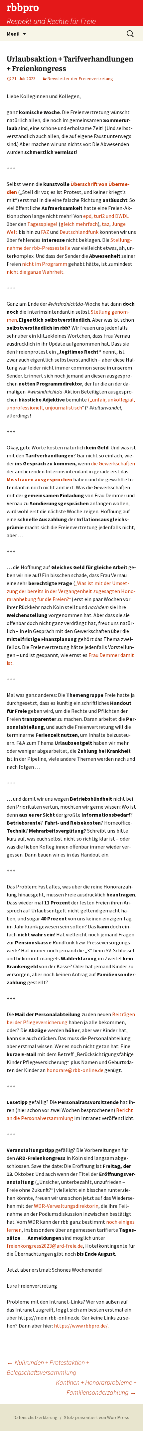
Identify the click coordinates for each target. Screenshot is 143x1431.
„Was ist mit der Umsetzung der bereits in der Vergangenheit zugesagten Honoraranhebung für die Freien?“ (71, 591)
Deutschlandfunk (79, 232)
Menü (13, 33)
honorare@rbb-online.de (75, 1070)
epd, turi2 (94, 216)
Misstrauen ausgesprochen (39, 479)
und (110, 216)
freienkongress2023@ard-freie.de (45, 1245)
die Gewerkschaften (113, 463)
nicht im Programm (44, 263)
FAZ (45, 232)
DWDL (122, 216)
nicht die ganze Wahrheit (35, 271)
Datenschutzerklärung (36, 1417)
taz (105, 224)
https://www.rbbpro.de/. (81, 1325)
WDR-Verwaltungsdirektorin (66, 1205)
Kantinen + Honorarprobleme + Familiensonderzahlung (96, 1387)
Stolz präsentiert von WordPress (96, 1417)
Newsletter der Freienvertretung (80, 78)
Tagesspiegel (43, 224)
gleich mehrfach (79, 224)
